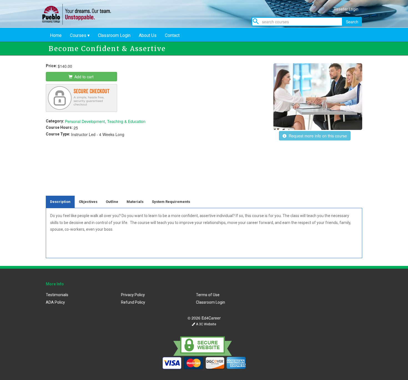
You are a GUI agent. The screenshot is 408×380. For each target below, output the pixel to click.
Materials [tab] (135, 202)
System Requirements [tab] (171, 202)
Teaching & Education (126, 121)
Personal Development (85, 121)
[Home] (80, 23)
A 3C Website (205, 324)
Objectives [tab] (88, 202)
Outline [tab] (112, 202)
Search (352, 21)
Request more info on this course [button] (316, 136)
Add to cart (83, 76)
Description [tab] (60, 202)
